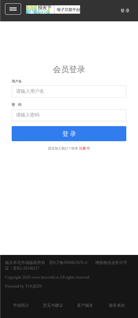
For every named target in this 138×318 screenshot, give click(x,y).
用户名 (17, 81)
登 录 (125, 10)
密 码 (16, 104)
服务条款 (117, 305)
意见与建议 (53, 305)
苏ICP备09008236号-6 (68, 262)
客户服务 (85, 305)
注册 (82, 148)
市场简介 (21, 305)
